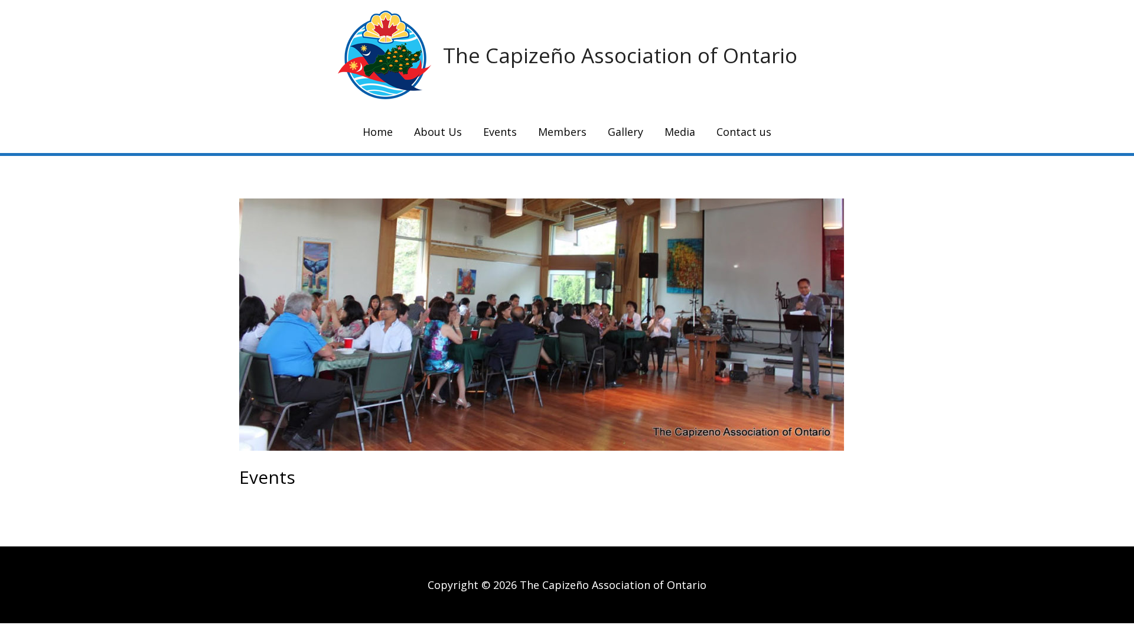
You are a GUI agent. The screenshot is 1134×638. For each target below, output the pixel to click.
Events (500, 132)
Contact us (743, 132)
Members (562, 132)
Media (679, 132)
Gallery (625, 132)
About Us (438, 132)
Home (378, 132)
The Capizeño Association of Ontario (620, 55)
